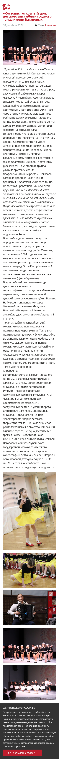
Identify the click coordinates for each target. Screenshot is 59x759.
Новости (50, 25)
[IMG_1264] (29, 607)
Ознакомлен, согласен (22, 753)
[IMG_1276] (29, 645)
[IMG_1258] (29, 570)
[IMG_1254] (29, 511)
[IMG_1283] (29, 682)
